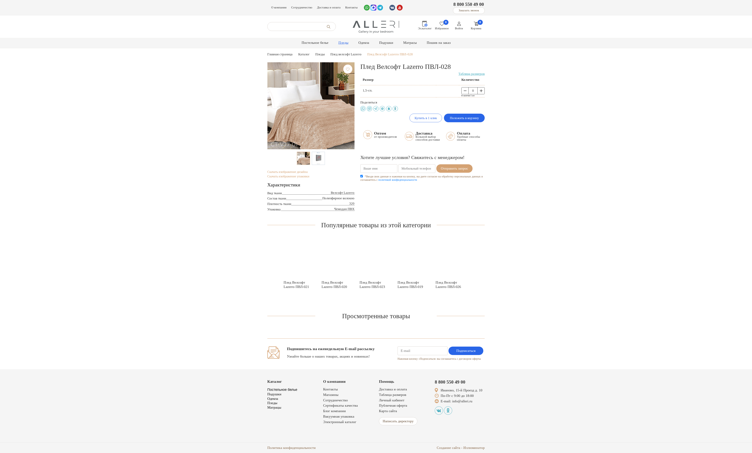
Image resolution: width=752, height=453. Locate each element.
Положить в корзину (464, 118)
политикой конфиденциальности (397, 179)
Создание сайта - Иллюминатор (461, 448)
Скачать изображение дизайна (287, 171)
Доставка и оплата (329, 7)
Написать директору (398, 421)
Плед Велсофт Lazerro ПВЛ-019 (410, 284)
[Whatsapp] (367, 7)
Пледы (343, 43)
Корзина (476, 28)
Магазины (330, 395)
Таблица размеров (471, 74)
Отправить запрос (454, 168)
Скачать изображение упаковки (288, 176)
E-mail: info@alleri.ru (456, 401)
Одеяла (363, 43)
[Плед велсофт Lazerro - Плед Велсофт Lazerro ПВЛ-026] (452, 258)
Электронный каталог (339, 422)
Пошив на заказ (439, 43)
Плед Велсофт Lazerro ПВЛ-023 (372, 284)
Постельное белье (315, 43)
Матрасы (410, 43)
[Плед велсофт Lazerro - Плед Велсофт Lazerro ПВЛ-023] (376, 258)
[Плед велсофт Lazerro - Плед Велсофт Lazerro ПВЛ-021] (300, 258)
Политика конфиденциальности (291, 448)
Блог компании (334, 411)
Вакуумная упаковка (338, 416)
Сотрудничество (301, 7)
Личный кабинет (391, 400)
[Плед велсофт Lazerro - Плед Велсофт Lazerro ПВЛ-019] (414, 258)
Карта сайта (388, 411)
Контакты (351, 7)
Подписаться (465, 351)
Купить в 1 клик (426, 118)
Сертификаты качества (340, 405)
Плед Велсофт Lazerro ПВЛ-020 (334, 284)
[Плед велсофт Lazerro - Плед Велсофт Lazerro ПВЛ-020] (338, 258)
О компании (279, 7)
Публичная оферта (393, 405)
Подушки (386, 43)
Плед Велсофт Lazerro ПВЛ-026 (448, 284)
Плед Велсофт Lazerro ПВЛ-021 (296, 284)
